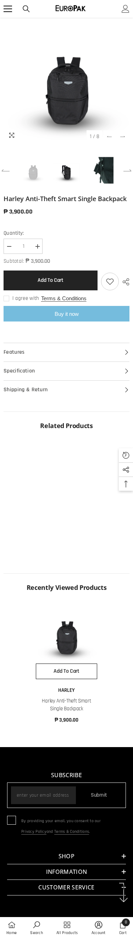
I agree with (25, 298)
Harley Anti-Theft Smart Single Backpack (66, 705)
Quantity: (14, 233)
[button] (109, 136)
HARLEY (66, 690)
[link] (34, 542)
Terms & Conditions (64, 298)
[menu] (8, 9)
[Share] (124, 281)
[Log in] (125, 9)
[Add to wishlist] (110, 281)
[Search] (26, 9)
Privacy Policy (33, 831)
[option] (66, 80)
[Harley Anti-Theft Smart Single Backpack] (66, 633)
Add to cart (50, 280)
